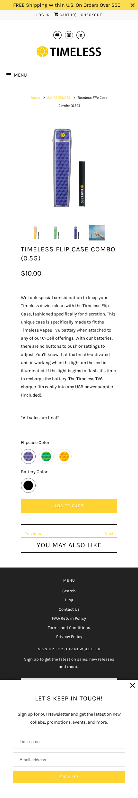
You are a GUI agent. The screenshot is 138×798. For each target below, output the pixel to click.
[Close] (132, 685)
